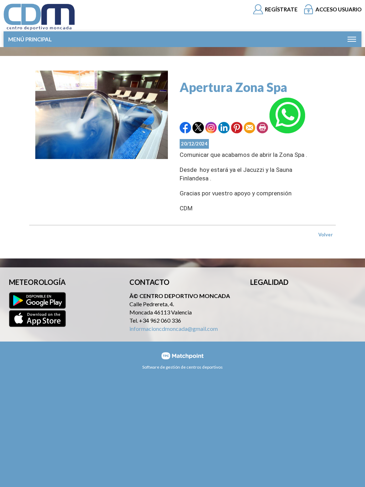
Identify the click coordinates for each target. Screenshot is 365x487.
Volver (325, 234)
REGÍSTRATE (281, 9)
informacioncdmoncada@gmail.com (173, 328)
